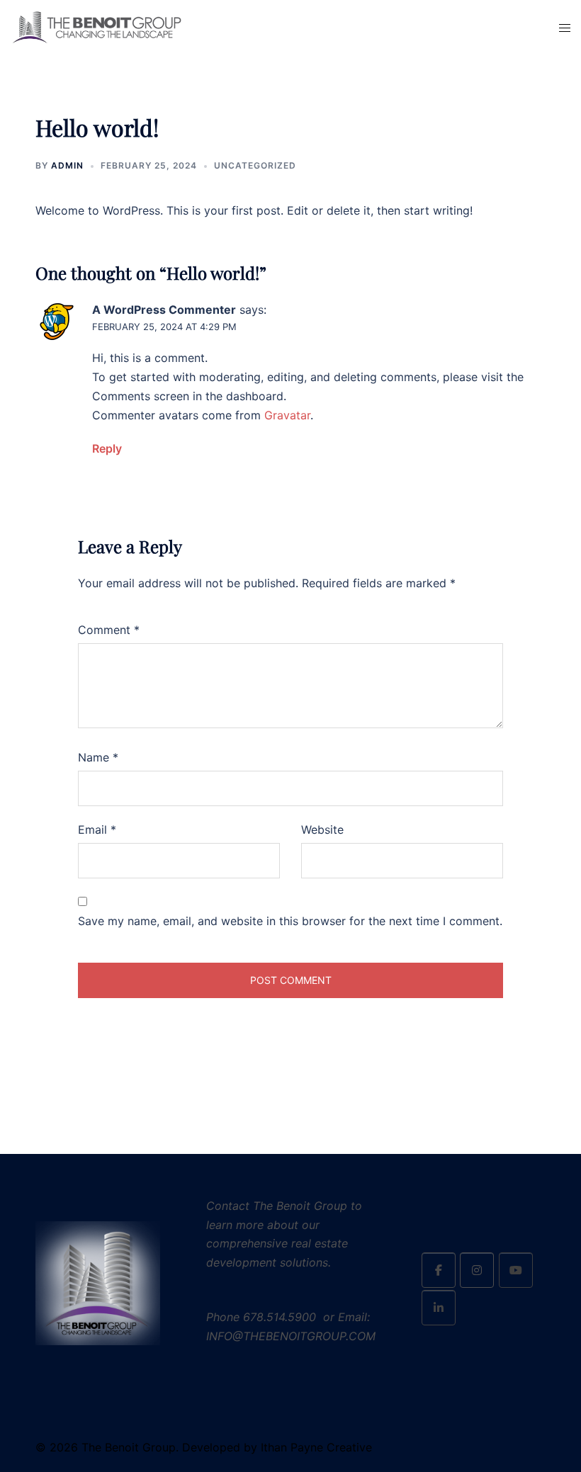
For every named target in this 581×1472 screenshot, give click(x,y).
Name (98, 757)
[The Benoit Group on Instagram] (477, 1270)
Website (322, 829)
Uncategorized (255, 165)
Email (97, 829)
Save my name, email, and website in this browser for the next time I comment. (290, 921)
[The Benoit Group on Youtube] (516, 1270)
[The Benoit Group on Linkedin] (439, 1307)
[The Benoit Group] (97, 27)
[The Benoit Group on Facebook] (439, 1270)
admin (67, 165)
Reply (107, 448)
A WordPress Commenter (164, 309)
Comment (109, 630)
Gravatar (287, 415)
